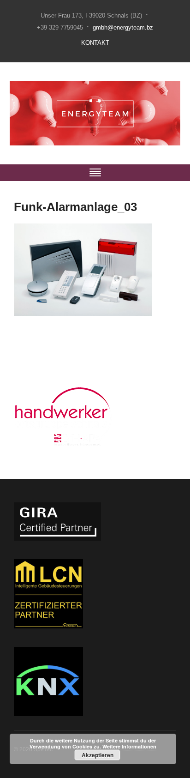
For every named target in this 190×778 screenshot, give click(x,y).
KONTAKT (95, 42)
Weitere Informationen (129, 746)
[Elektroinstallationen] (95, 112)
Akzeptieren (97, 755)
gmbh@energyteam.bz (123, 27)
